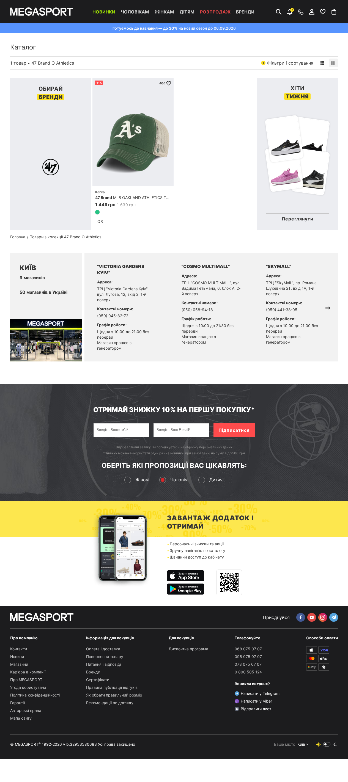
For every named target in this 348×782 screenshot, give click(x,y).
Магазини (19, 664)
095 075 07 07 (248, 656)
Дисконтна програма (188, 648)
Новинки (103, 12)
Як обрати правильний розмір (114, 695)
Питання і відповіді (103, 664)
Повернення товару (104, 656)
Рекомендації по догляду (109, 702)
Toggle (326, 744)
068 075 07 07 (248, 648)
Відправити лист (256, 708)
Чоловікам (135, 12)
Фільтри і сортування (288, 63)
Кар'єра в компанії (27, 672)
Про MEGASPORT (26, 679)
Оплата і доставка (103, 648)
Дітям (187, 12)
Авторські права (25, 710)
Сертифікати (97, 679)
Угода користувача (28, 687)
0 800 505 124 (248, 672)
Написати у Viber (256, 701)
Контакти (18, 648)
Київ (301, 744)
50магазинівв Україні (43, 292)
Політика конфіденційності (35, 695)
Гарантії (17, 702)
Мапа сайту (21, 718)
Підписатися (234, 430)
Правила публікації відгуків (112, 687)
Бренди (245, 12)
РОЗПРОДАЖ (215, 12)
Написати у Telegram (260, 693)
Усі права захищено (116, 744)
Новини (17, 656)
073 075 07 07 (248, 664)
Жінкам (164, 12)
